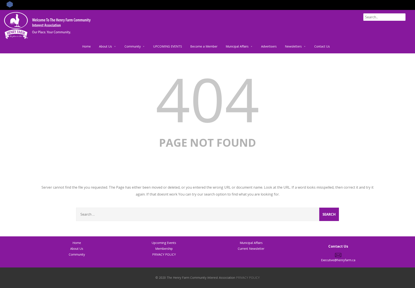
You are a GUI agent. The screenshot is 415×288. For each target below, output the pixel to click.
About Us (105, 46)
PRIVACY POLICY (164, 254)
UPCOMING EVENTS (167, 46)
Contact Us (322, 46)
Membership (164, 249)
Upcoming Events (164, 243)
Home (86, 46)
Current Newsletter (251, 249)
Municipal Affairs (237, 46)
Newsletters (293, 46)
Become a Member (203, 46)
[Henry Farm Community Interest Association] (47, 39)
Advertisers (269, 46)
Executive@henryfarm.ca (338, 260)
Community (132, 46)
